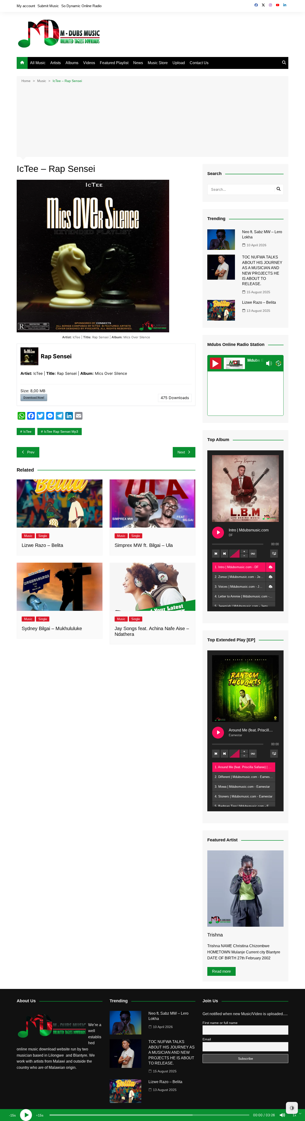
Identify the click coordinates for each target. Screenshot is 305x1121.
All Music (38, 63)
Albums (72, 63)
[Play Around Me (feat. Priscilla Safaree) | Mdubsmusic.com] (218, 733)
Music (28, 536)
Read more (221, 971)
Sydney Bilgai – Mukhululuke (52, 628)
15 (12, 1115)
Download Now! (33, 397)
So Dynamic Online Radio (81, 6)
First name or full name (220, 1023)
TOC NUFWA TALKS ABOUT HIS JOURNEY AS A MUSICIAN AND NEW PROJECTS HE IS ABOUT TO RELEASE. (171, 1052)
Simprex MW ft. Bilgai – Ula (144, 545)
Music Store (158, 63)
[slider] (149, 1115)
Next (181, 452)
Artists (55, 63)
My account (26, 6)
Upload (179, 63)
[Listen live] (215, 363)
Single (42, 536)
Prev (31, 452)
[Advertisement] (152, 119)
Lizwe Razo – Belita (42, 545)
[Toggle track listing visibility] (274, 554)
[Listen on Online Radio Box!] (278, 363)
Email (207, 1039)
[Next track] (224, 554)
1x (294, 1115)
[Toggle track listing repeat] (253, 554)
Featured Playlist (114, 63)
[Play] (26, 1115)
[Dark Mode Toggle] (292, 1108)
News (138, 63)
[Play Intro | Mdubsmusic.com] (218, 533)
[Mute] (282, 1115)
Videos (89, 63)
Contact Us (199, 63)
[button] (270, 567)
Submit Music (48, 6)
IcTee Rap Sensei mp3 (61, 431)
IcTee (27, 431)
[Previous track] (216, 554)
